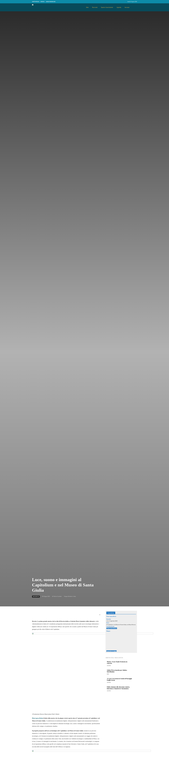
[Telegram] (62, 615)
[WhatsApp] (54, 615)
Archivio (36, 596)
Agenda (109, 665)
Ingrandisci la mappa (111, 651)
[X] (50, 615)
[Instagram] (125, 1)
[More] (74, 615)
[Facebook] (122, 1)
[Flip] (66, 615)
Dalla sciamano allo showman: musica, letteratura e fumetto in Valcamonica (118, 687)
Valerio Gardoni (57, 596)
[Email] (58, 615)
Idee (108, 674)
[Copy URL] (70, 615)
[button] (135, 7)
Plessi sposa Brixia (37, 718)
